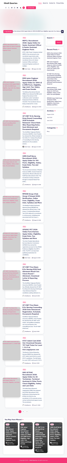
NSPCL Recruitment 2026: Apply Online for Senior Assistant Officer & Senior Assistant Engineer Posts (31, 45)
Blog (24, 37)
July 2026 (49, 117)
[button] (31, 7)
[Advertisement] (33, 19)
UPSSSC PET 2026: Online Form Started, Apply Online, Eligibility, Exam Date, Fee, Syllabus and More (31, 234)
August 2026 (50, 114)
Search (50, 38)
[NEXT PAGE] (26, 411)
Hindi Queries (10, 3)
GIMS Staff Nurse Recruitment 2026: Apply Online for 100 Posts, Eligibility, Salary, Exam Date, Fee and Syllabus (54, 91)
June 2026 (50, 120)
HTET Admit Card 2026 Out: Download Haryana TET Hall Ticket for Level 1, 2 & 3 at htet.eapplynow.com (32, 345)
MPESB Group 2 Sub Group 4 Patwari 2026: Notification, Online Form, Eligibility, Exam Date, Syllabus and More (32, 198)
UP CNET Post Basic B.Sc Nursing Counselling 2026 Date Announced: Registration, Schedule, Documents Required (32, 309)
